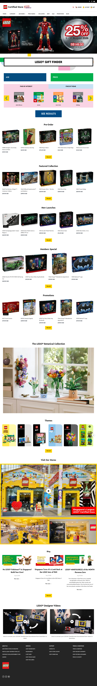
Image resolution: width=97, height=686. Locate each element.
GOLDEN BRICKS (29, 651)
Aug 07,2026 (80, 575)
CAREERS (4, 657)
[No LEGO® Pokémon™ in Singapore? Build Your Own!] (17, 560)
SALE (53, 13)
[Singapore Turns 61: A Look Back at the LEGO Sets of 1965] (48, 560)
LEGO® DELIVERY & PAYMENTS (79, 651)
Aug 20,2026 (17, 575)
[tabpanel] (48, 35)
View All (49, 198)
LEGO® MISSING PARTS (30, 648)
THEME (4, 13)
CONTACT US (52, 648)
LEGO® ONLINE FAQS (53, 654)
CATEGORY (12, 13)
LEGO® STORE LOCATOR (54, 651)
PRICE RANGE (31, 13)
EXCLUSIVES (41, 13)
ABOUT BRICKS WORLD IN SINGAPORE (10, 648)
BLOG (67, 13)
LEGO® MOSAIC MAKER (30, 657)
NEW (48, 13)
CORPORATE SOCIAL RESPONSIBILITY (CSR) (11, 654)
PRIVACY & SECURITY (77, 657)
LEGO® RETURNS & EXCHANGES (79, 654)
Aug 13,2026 (48, 575)
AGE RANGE (22, 13)
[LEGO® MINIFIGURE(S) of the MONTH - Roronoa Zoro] (80, 561)
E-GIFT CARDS (29, 654)
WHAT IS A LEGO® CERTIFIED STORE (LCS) (11, 651)
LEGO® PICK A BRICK (30, 659)
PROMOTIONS (60, 13)
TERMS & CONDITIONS (77, 648)
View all (49, 157)
